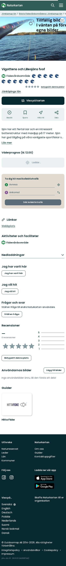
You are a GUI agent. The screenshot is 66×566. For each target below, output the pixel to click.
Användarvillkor (32, 550)
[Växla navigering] (61, 5)
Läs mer (7, 143)
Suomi (5, 525)
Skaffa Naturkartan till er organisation (49, 499)
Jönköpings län (11, 91)
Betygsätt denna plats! (52, 86)
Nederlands (9, 520)
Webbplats (8, 226)
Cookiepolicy (51, 550)
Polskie (6, 516)
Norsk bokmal (10, 529)
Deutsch (7, 512)
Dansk (5, 533)
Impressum (8, 553)
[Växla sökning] (52, 5)
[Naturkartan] (12, 5)
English (6, 508)
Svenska (7, 504)
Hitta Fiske (8, 419)
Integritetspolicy (11, 550)
